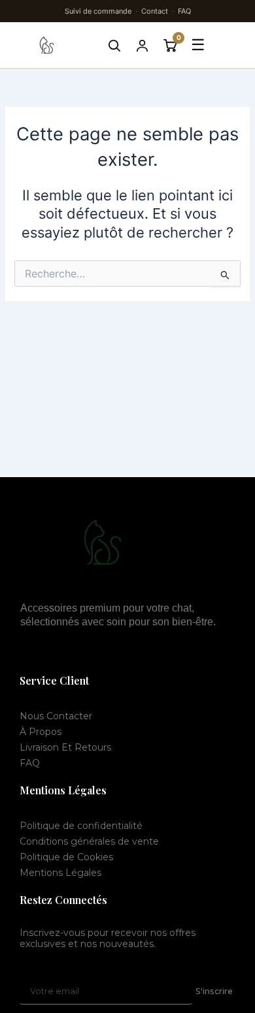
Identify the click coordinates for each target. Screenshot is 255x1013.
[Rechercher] (114, 45)
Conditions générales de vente (89, 841)
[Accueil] (47, 45)
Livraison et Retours (65, 747)
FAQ (184, 11)
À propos (40, 732)
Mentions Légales (60, 873)
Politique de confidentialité (81, 826)
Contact (154, 11)
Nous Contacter (56, 716)
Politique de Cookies (66, 857)
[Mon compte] (142, 45)
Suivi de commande (98, 11)
